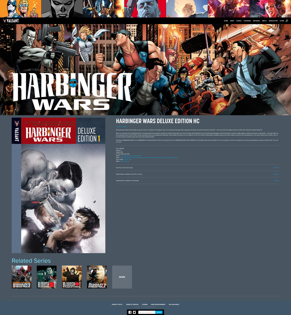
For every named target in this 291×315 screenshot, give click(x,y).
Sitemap (145, 304)
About (264, 21)
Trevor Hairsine (148, 157)
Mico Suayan (173, 157)
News (232, 21)
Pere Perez (132, 157)
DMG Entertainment (158, 304)
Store (282, 21)
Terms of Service (132, 304)
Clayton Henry (124, 157)
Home (226, 21)
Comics (239, 21)
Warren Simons (124, 161)
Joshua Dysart (124, 156)
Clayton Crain (165, 157)
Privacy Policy (117, 304)
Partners (256, 21)
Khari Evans (157, 157)
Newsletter (273, 21)
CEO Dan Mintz (174, 304)
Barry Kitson (139, 157)
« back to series (121, 126)
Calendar (247, 21)
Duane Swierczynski (135, 156)
